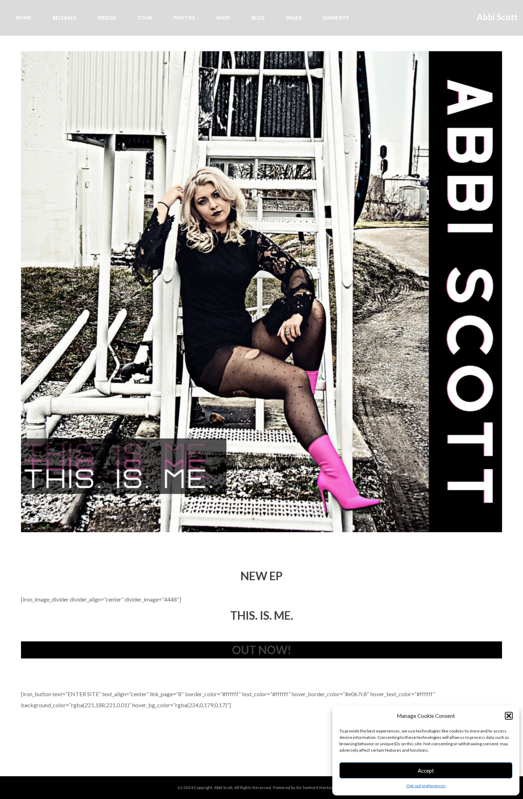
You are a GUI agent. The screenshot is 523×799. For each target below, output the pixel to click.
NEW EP (261, 576)
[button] (508, 715)
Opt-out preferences (426, 785)
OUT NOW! (261, 650)
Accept (426, 770)
